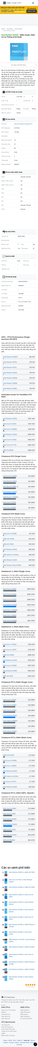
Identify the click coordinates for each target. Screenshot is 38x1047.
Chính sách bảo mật (8, 1029)
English (5, 1040)
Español (6, 1042)
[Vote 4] (32, 985)
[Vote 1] (26, 985)
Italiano (17, 1042)
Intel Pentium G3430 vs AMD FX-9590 (21, 969)
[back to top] (35, 1044)
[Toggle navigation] (33, 2)
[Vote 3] (30, 985)
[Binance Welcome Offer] (31, 8)
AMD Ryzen (24, 1014)
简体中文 (19, 1040)
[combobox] (19, 65)
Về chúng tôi (5, 1025)
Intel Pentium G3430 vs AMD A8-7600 (22, 872)
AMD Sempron (25, 1016)
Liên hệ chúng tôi (7, 1027)
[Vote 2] (28, 985)
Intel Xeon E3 (5, 1014)
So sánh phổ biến (26, 1018)
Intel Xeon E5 (5, 1016)
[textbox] (19, 65)
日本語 (10, 1040)
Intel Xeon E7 (5, 1018)
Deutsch (32, 1040)
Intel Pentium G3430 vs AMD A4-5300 (22, 887)
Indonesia (19, 1044)
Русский (32, 1042)
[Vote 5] (35, 985)
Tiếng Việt (26, 1040)
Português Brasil (24, 1042)
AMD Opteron (25, 1010)
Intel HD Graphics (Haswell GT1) (23, 124)
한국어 (15, 1040)
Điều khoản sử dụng (8, 1035)
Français (11, 1042)
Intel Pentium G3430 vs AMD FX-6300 (21, 947)
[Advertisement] (19, 19)
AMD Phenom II (25, 1012)
